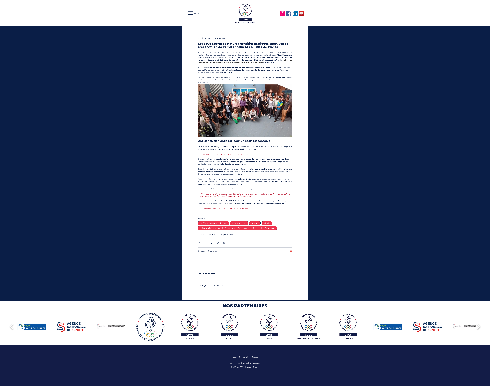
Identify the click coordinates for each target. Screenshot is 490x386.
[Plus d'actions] (290, 38)
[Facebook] (288, 13)
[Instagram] (282, 13)
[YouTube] (301, 13)
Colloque (255, 223)
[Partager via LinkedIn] (211, 243)
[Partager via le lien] (218, 243)
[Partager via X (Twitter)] (205, 243)
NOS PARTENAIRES (245, 305)
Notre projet (244, 357)
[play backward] (11, 326)
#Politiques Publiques (226, 234)
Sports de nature (239, 223)
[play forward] (478, 326)
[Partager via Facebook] (199, 243)
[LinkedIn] (295, 13)
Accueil (234, 357)
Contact (254, 357)
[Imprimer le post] (224, 243)
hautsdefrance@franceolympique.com (244, 363)
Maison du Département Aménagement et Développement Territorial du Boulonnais (237, 228)
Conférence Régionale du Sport (213, 223)
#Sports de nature (206, 234)
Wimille (266, 223)
